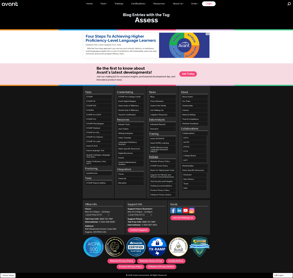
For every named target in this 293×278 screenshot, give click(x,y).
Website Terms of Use (151, 261)
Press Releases (157, 101)
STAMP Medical (93, 128)
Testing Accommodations (161, 186)
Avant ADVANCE (157, 139)
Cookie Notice (175, 261)
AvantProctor (92, 173)
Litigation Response (158, 115)
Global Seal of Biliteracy (128, 110)
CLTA (185, 151)
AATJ (185, 160)
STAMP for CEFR (93, 115)
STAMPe (90, 110)
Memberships (188, 166)
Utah (185, 188)
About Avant (187, 97)
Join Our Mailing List (183, 218)
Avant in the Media (158, 106)
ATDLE (186, 147)
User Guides (123, 129)
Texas (185, 184)
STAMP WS (91, 106)
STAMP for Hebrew (94, 137)
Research (154, 129)
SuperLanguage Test (95, 150)
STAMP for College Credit (129, 97)
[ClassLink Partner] (136, 247)
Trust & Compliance (190, 119)
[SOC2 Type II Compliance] (93, 247)
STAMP (89, 97)
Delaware (187, 175)
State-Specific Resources (129, 149)
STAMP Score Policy (159, 166)
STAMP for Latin (93, 141)
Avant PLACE (92, 146)
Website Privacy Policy (160, 161)
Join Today (188, 74)
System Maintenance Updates (127, 163)
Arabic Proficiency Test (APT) (96, 163)
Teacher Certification (127, 115)
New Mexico (188, 179)
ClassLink (122, 179)
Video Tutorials (124, 138)
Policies (153, 156)
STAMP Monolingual (95, 124)
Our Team (186, 101)
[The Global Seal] (114, 247)
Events (121, 158)
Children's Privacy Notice (161, 267)
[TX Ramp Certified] (157, 247)
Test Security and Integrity (161, 181)
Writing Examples (125, 133)
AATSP (186, 142)
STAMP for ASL (93, 133)
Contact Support (138, 230)
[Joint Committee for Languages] (178, 247)
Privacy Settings (8, 275)
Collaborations (188, 133)
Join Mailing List (157, 110)
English (281, 275)
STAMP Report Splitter (96, 183)
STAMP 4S (90, 101)
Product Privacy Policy (160, 190)
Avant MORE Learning (159, 143)
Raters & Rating (188, 115)
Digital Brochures (125, 153)
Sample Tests (124, 124)
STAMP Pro (91, 119)
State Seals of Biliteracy (128, 106)
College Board (189, 156)
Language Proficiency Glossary (127, 143)
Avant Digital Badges (127, 101)
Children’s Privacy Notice (160, 195)
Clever (121, 174)
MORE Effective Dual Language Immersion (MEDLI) (159, 150)
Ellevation (122, 183)
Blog (152, 97)
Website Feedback (190, 124)
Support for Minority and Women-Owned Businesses (162, 176)
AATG (185, 138)
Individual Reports (157, 124)
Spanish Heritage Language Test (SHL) (98, 156)
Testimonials (187, 106)
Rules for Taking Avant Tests (162, 170)
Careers (185, 110)
